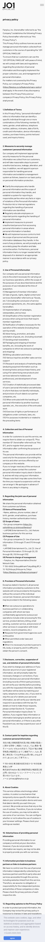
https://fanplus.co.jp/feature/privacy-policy (22, 87)
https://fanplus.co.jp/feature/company (20, 572)
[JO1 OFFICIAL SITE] (8, 9)
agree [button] (12, 938)
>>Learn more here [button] (12, 933)
